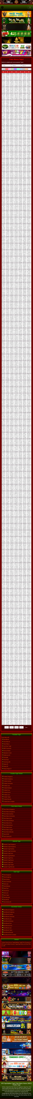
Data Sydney (6, 879)
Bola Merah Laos (7, 918)
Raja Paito (20, 944)
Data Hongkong (7, 877)
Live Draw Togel (7, 746)
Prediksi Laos (6, 785)
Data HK (18, 1088)
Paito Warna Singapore (9, 809)
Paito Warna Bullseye (8, 820)
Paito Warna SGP (12, 1088)
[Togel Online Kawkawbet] (16, 973)
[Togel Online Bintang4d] (16, 993)
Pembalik (5, 757)
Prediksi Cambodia (8, 783)
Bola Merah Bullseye (8, 921)
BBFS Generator (7, 748)
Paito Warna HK (5, 737)
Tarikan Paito (5, 942)
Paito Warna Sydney (8, 813)
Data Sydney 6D (7, 902)
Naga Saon (26, 1087)
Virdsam (4, 1087)
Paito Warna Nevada (8, 832)
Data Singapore (7, 874)
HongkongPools (5, 1093)
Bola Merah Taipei (7, 930)
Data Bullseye (6, 886)
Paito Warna (6, 744)
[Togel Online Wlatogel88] (16, 1000)
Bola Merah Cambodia (8, 916)
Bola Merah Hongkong (8, 912)
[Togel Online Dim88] (16, 20)
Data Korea (6, 890)
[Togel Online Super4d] (16, 27)
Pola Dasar (6, 759)
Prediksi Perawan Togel (12, 944)
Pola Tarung (25, 942)
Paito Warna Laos (7, 818)
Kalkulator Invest (7, 753)
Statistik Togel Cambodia (9, 851)
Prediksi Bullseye (7, 787)
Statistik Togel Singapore (9, 844)
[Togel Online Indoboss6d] (16, 960)
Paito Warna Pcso (7, 823)
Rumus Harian (6, 750)
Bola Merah (6, 739)
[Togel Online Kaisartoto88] (16, 1013)
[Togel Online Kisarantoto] (16, 40)
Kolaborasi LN (6, 755)
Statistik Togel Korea (8, 860)
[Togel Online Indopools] (16, 1065)
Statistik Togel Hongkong (9, 846)
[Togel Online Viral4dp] (16, 53)
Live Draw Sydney (25, 1090)
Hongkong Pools (24, 1091)
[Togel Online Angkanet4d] (16, 1058)
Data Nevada (6, 897)
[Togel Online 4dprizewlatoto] (16, 1006)
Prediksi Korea (6, 792)
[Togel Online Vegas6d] (16, 980)
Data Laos (5, 884)
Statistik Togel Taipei (8, 864)
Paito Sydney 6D (7, 836)
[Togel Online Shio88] (16, 1071)
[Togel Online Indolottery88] (16, 1052)
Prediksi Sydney (7, 781)
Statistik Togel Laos (8, 853)
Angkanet (11, 1091)
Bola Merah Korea (7, 925)
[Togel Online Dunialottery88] (16, 1039)
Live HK (3, 945)
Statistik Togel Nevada (8, 866)
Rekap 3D (5, 764)
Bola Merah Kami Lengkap (9, 934)
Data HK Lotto (5, 1095)
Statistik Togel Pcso (8, 858)
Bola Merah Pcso (7, 923)
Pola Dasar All (6, 762)
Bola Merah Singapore (8, 909)
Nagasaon (20, 1087)
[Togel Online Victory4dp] (16, 967)
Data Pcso (5, 888)
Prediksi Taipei (7, 797)
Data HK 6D (6, 899)
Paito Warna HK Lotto (26, 1093)
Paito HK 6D (6, 834)
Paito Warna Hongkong (9, 811)
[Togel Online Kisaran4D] (16, 33)
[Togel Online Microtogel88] (16, 954)
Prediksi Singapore (8, 776)
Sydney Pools (17, 1091)
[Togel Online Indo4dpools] (16, 1019)
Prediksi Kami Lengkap (8, 801)
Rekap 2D (5, 766)
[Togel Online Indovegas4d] (16, 1078)
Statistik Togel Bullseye (9, 855)
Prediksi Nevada (7, 799)
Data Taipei (6, 895)
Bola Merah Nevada (8, 932)
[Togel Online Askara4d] (16, 986)
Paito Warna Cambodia (9, 816)
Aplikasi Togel (18, 942)
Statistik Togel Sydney (8, 848)
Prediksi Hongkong (8, 779)
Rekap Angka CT (7, 768)
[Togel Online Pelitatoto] (16, 46)
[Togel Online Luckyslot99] (16, 1026)
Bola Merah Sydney (8, 914)
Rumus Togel (12, 942)
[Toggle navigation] (30, 7)
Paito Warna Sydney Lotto (15, 1093)
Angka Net (8, 1087)
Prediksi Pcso (6, 790)
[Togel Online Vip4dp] (16, 1032)
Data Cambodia (7, 881)
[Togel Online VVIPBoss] (16, 14)
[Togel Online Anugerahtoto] (16, 1045)
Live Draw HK (18, 1090)
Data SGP (23, 1088)
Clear (26, 727)
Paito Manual (6, 741)
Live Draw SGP (27, 944)
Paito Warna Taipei (17, 59)
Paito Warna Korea (8, 825)
